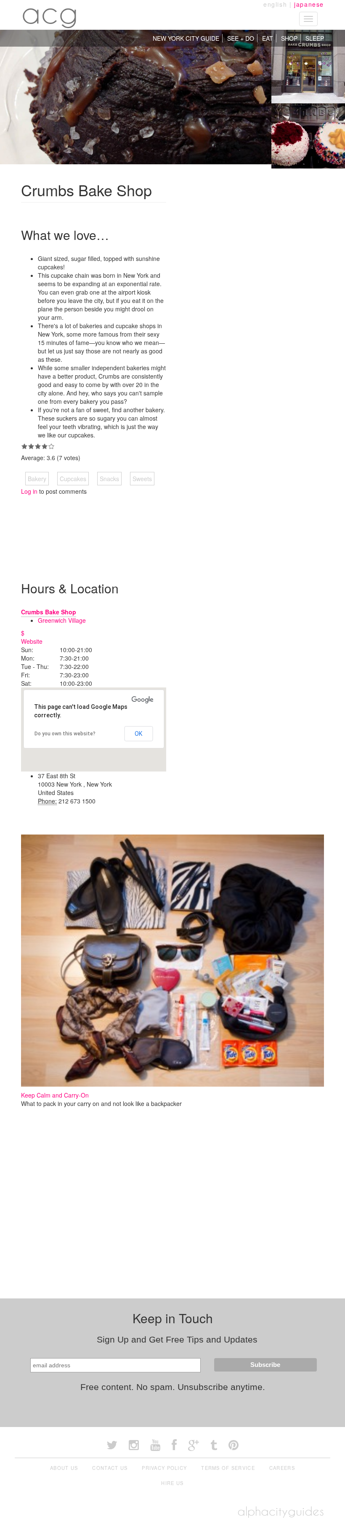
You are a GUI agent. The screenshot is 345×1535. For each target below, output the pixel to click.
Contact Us (109, 1467)
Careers (282, 1467)
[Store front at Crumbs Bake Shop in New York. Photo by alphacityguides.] (308, 65)
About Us (64, 1467)
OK (138, 733)
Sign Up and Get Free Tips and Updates (177, 1339)
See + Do (240, 38)
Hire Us (172, 1483)
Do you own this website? (65, 734)
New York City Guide (186, 38)
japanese (309, 4)
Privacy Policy (164, 1467)
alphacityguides (280, 1511)
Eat (267, 38)
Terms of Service (228, 1467)
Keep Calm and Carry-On (55, 1095)
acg (50, 12)
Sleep (314, 38)
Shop (289, 38)
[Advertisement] (248, 240)
